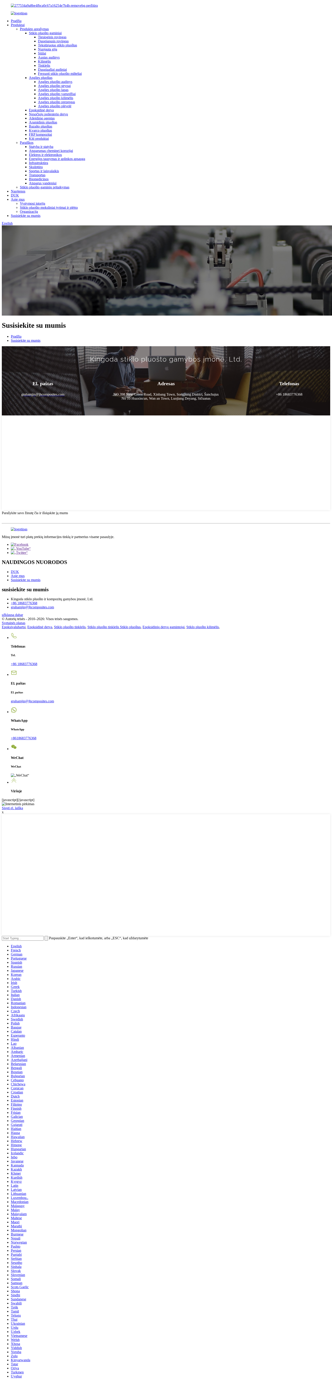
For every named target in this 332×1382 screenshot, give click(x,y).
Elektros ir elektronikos (45, 155)
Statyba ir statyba (41, 147)
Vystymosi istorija (32, 203)
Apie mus (18, 199)
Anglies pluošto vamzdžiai (57, 94)
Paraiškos (26, 142)
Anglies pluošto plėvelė (54, 106)
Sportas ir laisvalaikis (44, 171)
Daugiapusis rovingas (53, 41)
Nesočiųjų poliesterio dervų (48, 114)
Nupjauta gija (47, 49)
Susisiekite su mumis (25, 216)
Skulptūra (36, 167)
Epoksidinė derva (41, 110)
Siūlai (42, 53)
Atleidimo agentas (42, 118)
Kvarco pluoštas (40, 130)
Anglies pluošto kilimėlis (55, 98)
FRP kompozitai (40, 134)
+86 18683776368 (24, 603)
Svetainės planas (13, 623)
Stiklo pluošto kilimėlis (202, 627)
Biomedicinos (39, 179)
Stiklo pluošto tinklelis (70, 627)
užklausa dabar (12, 615)
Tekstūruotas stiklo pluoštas (57, 45)
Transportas (37, 175)
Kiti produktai (39, 138)
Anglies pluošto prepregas (56, 102)
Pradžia (16, 21)
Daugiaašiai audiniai (52, 69)
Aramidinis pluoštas (43, 122)
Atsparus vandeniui (42, 183)
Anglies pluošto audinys (55, 82)
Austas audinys (49, 57)
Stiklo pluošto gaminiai (45, 33)
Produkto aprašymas (34, 29)
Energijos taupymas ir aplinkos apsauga (57, 159)
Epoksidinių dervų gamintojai (164, 627)
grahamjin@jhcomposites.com (32, 607)
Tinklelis (44, 65)
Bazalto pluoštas (40, 126)
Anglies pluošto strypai (54, 86)
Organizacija (29, 211)
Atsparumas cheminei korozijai (51, 151)
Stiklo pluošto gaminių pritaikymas (44, 187)
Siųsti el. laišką (12, 808)
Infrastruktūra (38, 163)
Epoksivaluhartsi (14, 627)
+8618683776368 (23, 738)
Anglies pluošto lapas (53, 90)
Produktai (18, 25)
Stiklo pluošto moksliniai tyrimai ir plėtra (49, 207)
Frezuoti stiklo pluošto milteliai (60, 74)
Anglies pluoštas (40, 78)
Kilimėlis (44, 61)
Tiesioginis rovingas (52, 37)
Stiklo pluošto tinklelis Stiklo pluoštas (114, 627)
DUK (15, 195)
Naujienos (18, 191)
